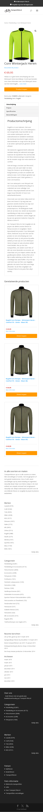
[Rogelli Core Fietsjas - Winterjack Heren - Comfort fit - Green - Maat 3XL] (21, 302)
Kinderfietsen (10, 772)
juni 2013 (7, 675)
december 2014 (9, 669)
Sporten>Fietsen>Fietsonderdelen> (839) (17, 597)
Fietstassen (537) (9, 607)
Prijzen (8, 108)
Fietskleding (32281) (10, 564)
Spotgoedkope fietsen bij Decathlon (16, 640)
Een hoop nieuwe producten (13, 651)
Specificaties (11, 111)
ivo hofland (22, 809)
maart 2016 (8, 659)
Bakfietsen (9, 769)
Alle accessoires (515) (11, 616)
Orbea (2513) (8, 530)
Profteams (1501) (10, 579)
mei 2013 (7, 678)
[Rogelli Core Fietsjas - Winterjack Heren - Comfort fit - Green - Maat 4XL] (21, 360)
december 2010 (9, 681)
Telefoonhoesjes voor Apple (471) (15, 622)
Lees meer (23, 84)
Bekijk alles (35, 552)
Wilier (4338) (8, 515)
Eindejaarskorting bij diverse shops (15, 646)
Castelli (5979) (8, 506)
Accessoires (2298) (10, 573)
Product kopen (21, 89)
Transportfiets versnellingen (15, 793)
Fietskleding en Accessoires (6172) (15, 567)
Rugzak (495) (8, 619)
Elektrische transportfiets (14, 784)
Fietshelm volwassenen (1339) (14, 582)
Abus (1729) (8, 546)
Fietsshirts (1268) (9, 585)
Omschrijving (11, 104)
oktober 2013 (8, 672)
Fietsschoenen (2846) (11, 570)
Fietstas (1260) (9, 588)
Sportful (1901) (9, 543)
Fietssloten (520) (9, 613)
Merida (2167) (8, 540)
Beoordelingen (11, 115)
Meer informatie (10, 331)
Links (7, 787)
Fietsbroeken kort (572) (11, 603)
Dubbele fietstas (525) (11, 610)
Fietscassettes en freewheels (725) (15, 600)
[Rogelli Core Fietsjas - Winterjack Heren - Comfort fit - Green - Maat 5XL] (21, 419)
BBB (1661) (8, 549)
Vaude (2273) (8, 537)
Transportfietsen (11, 775)
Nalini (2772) (8, 524)
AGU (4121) (8, 518)
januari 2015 (8, 666)
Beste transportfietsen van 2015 (14, 643)
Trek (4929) (8, 512)
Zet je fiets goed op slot (12, 637)
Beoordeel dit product (11, 68)
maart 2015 (8, 663)
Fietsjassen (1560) (10, 576)
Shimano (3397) (9, 521)
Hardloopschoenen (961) (12, 591)
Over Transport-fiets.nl (13, 790)
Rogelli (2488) (8, 533)
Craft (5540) (8, 509)
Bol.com (21, 96)
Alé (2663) (7, 527)
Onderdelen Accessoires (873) (14, 594)
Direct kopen (21, 336)
